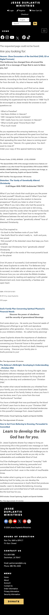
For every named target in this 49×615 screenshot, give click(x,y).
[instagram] (10, 521)
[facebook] (6, 521)
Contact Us (8, 586)
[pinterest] (25, 521)
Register (22, 10)
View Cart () (37, 10)
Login (11, 10)
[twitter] (20, 521)
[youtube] (15, 521)
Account (7, 583)
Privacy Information (11, 591)
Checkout (24, 14)
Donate (14, 601)
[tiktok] (29, 521)
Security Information (12, 594)
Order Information (11, 589)
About (6, 580)
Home (5, 31)
